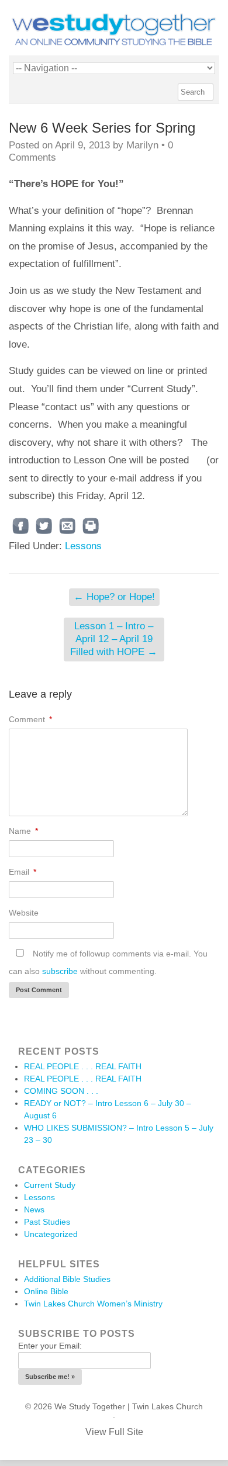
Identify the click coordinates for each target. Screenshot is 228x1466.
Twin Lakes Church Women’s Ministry (93, 1303)
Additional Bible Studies (67, 1279)
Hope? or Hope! (114, 596)
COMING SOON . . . (61, 1091)
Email (22, 871)
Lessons (83, 546)
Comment (30, 719)
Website (24, 912)
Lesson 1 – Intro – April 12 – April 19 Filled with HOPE (113, 639)
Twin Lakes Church (167, 1406)
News (34, 1209)
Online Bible (46, 1291)
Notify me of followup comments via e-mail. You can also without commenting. (108, 962)
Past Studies (47, 1221)
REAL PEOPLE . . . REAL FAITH (82, 1066)
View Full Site (114, 1432)
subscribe (60, 971)
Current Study (49, 1185)
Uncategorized (51, 1234)
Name (23, 831)
